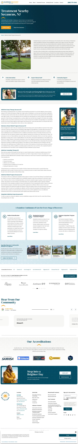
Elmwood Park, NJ (15, 269)
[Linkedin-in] (70, 414)
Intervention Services (37, 407)
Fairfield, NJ (60, 269)
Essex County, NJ (44, 269)
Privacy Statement (11, 441)
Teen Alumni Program (52, 414)
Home (2, 35)
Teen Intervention (52, 401)
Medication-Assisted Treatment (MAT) (36, 412)
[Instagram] (66, 414)
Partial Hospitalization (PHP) (38, 415)
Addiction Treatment (36, 405)
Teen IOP (50, 410)
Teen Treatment (51, 399)
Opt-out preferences (5, 441)
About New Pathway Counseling (36, 395)
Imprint (16, 441)
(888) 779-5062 (72, 2)
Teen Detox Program (52, 403)
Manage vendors (62, 441)
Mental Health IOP (52, 394)
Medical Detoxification (37, 409)
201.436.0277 (22, 401)
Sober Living (35, 420)
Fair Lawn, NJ (68, 269)
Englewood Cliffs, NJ (34, 269)
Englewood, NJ (24, 269)
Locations (19, 392)
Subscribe (68, 409)
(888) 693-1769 (20, 414)
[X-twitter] (74, 414)
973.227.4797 (22, 410)
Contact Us (34, 402)
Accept (67, 435)
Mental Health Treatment (53, 392)
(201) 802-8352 (23, 400)
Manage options (67, 438)
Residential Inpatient (37, 414)
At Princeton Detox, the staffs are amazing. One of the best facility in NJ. (24, 320)
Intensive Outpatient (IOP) (38, 417)
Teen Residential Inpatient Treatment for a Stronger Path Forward (54, 406)
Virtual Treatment (36, 419)
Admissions (34, 399)
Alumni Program (35, 422)
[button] (75, 432)
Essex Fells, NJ (53, 269)
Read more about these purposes (71, 441)
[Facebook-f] (64, 414)
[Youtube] (68, 414)
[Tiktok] (72, 414)
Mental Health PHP (52, 396)
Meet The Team (35, 397)
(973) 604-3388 (23, 409)
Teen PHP (50, 409)
